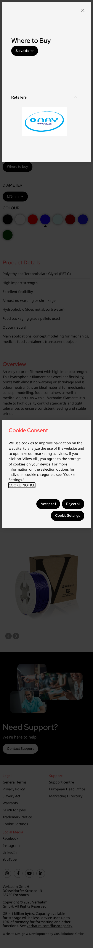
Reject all (73, 504)
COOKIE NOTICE (22, 485)
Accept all (48, 504)
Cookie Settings (67, 515)
